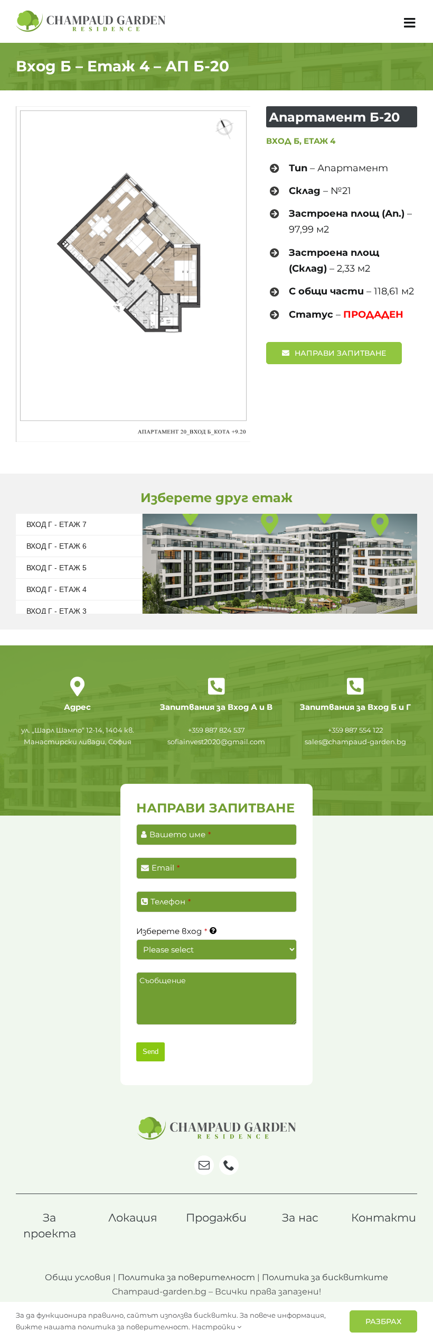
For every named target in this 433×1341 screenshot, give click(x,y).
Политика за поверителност (186, 1277)
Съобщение (162, 980)
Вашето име (180, 834)
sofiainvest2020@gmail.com (216, 741)
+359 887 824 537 (216, 730)
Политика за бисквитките (325, 1277)
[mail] (204, 1165)
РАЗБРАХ (383, 1321)
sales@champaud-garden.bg (355, 741)
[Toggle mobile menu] (410, 22)
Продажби (216, 1217)
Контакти (383, 1217)
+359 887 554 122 (355, 730)
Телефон (170, 901)
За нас (300, 1217)
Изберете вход (171, 931)
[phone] (229, 1165)
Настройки (214, 1326)
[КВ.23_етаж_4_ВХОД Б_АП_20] (133, 110)
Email (166, 868)
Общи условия (78, 1277)
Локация (132, 1217)
